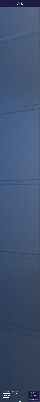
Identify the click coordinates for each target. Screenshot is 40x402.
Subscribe (33, 399)
